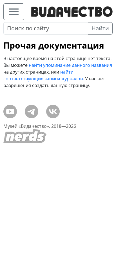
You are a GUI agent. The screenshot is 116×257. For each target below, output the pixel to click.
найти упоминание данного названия (70, 65)
